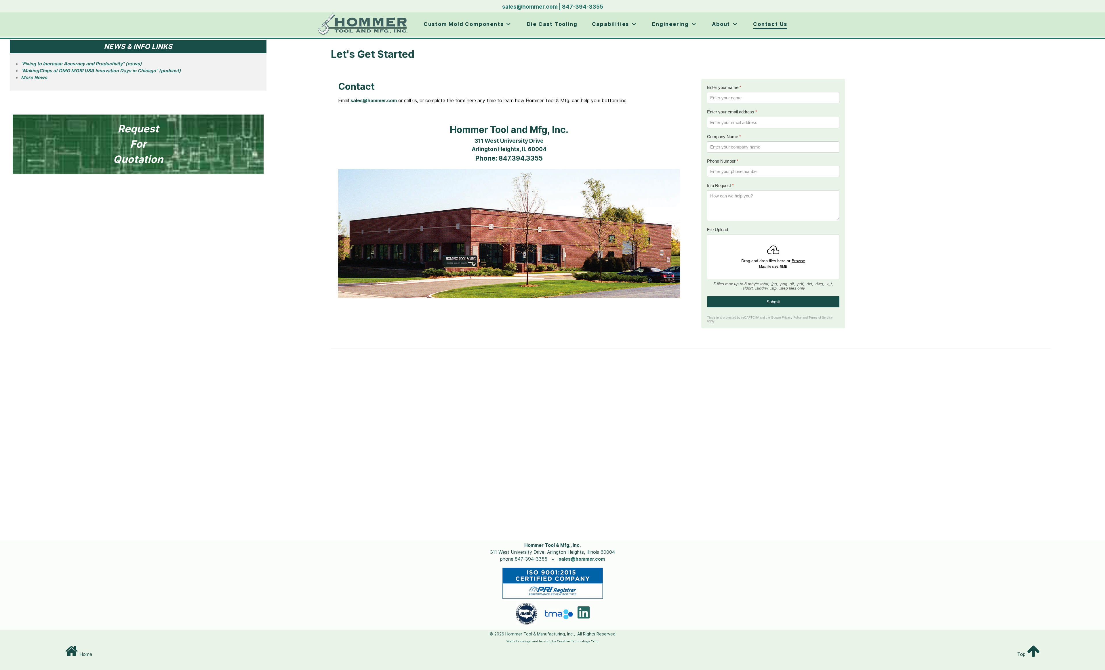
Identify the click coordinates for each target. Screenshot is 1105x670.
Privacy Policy (792, 317)
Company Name (724, 136)
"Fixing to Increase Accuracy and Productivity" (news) (81, 63)
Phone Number (722, 161)
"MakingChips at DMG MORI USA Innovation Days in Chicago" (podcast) (101, 70)
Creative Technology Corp (578, 641)
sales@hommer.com (530, 6)
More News (34, 77)
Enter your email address (732, 111)
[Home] (363, 24)
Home (85, 654)
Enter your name (724, 87)
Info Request (720, 185)
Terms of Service (820, 317)
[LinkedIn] (584, 616)
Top (1022, 654)
